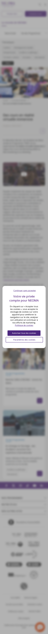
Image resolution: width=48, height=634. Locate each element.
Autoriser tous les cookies (24, 333)
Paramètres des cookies (24, 339)
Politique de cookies (24, 325)
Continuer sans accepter (24, 290)
